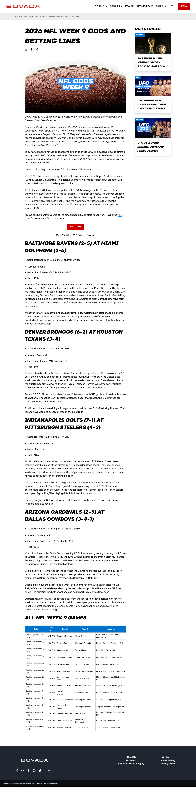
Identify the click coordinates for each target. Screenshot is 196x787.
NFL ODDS (75, 227)
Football (35, 16)
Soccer (139, 35)
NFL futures (37, 176)
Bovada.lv (131, 760)
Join (184, 6)
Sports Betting (168, 760)
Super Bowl (102, 176)
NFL (43, 16)
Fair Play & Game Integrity (131, 763)
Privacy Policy (168, 763)
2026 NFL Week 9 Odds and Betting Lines (64, 16)
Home (17, 16)
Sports (26, 16)
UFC (137, 77)
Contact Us (167, 757)
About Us (131, 757)
